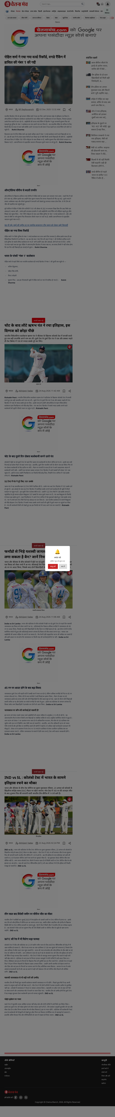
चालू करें (53, 566)
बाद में (63, 566)
